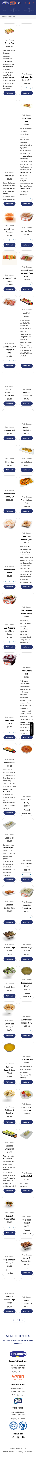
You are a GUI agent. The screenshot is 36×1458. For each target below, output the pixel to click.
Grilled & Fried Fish (7, 10)
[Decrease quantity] (23, 88)
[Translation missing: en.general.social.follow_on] (13, 1437)
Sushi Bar (25, 10)
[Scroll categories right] (33, 10)
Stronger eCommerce (25, 1452)
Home (4, 16)
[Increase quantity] (31, 88)
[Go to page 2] (23, 1320)
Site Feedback (31, 729)
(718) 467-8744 (19, 1418)
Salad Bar (17, 10)
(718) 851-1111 (19, 1395)
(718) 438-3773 (19, 1372)
